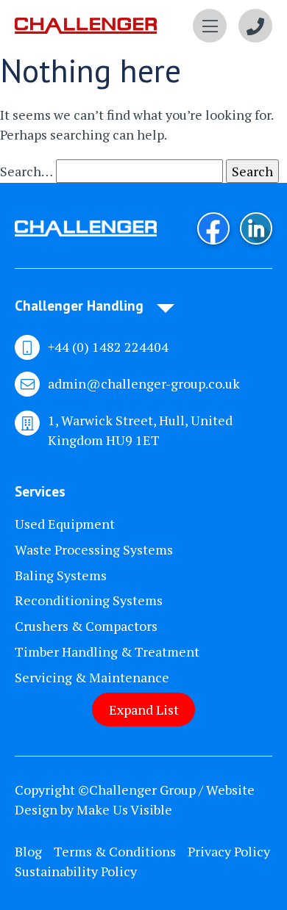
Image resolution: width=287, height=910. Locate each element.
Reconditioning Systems (89, 600)
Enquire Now (255, 26)
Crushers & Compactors (86, 626)
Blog (28, 851)
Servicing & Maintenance (92, 677)
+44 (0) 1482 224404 (108, 346)
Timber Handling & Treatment (107, 651)
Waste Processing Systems (94, 549)
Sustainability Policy (76, 871)
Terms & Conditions (115, 851)
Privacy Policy (229, 851)
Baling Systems (61, 575)
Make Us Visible (124, 809)
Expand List (144, 709)
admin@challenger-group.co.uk (144, 383)
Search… (26, 171)
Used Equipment (65, 523)
